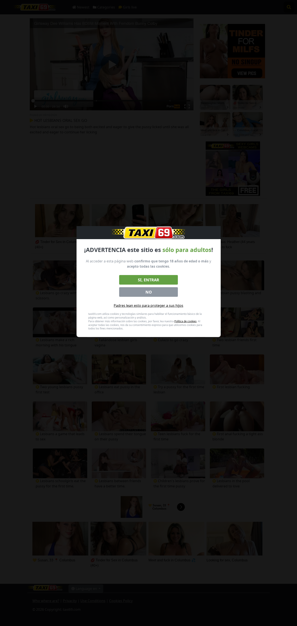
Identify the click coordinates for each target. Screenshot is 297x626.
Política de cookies (185, 321)
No (148, 292)
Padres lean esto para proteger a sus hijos (148, 305)
